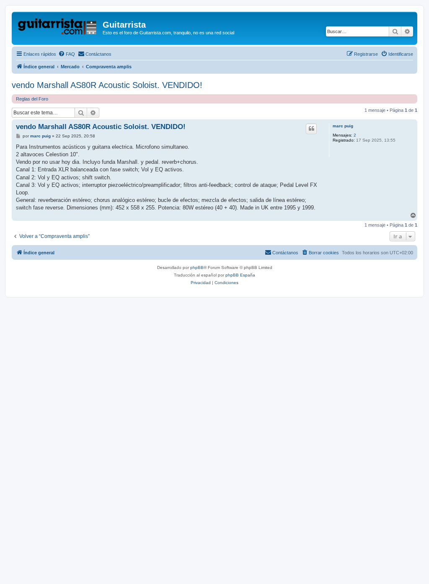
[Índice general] (58, 27)
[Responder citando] (311, 129)
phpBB (197, 267)
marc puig (343, 126)
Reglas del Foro (32, 98)
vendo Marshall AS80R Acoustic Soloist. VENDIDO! (107, 85)
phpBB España (240, 275)
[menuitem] (66, 54)
